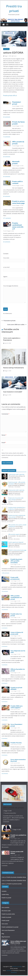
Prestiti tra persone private (14, 884)
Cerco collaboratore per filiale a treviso (18, 942)
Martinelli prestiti (15, 162)
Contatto (4, 891)
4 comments (4, 701)
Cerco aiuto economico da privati (18, 760)
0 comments (4, 738)
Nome (4, 435)
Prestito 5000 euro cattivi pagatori (16, 707)
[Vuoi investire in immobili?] (14, 377)
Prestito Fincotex (16, 743)
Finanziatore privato (9, 320)
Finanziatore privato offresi (10, 813)
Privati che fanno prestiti (18, 123)
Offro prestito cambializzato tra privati (16, 597)
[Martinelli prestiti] (6, 828)
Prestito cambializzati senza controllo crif (17, 226)
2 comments (4, 628)
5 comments (4, 646)
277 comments (7, 218)
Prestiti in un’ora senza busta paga (18, 202)
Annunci (14, 56)
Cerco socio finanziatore (8, 930)
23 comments (5, 773)
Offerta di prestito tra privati (17, 670)
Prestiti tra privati (6, 897)
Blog (3, 933)
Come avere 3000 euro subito (15, 324)
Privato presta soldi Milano (16, 852)
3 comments (4, 664)
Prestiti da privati (7, 804)
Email (4, 442)
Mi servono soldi (6, 910)
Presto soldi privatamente (15, 578)
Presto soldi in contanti (17, 182)
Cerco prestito (5, 907)
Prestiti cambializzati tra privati (10, 927)
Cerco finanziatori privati (16, 725)
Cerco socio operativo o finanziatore (11, 339)
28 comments (6, 156)
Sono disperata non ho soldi (17, 651)
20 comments (6, 117)
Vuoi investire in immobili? (12, 392)
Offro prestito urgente (14, 534)
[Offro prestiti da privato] (14, 793)
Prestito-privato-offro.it (10, 95)
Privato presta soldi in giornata (16, 474)
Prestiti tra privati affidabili (16, 688)
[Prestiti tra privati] (3, 24)
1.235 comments (5, 573)
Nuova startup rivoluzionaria (13, 368)
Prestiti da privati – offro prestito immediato (16, 561)
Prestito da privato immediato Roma (16, 877)
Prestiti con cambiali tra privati (18, 836)
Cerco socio (6, 49)
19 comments (5, 591)
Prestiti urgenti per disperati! (15, 542)
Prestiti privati (5, 920)
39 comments (6, 176)
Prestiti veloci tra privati (16, 615)
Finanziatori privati (16, 103)
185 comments (5, 847)
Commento (5, 414)
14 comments (6, 137)
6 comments (4, 683)
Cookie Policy (5, 894)
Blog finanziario (6, 937)
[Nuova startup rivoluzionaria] (14, 350)
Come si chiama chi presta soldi (16, 633)
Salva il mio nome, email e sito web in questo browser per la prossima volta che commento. (14, 455)
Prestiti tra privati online (8, 914)
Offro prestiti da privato (18, 143)
